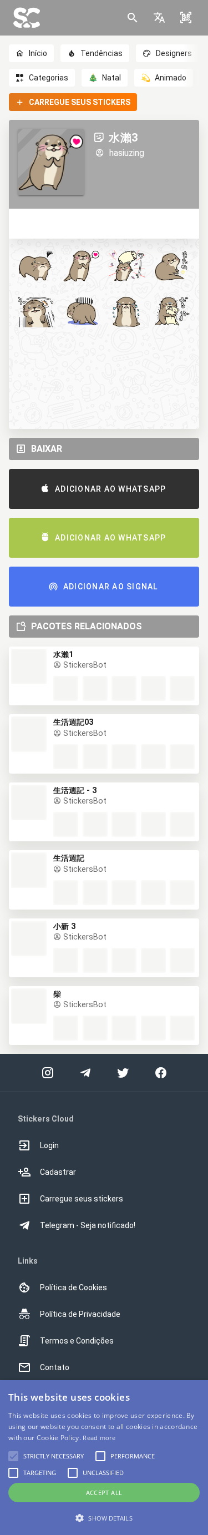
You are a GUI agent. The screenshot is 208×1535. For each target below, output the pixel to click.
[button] (159, 17)
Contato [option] (54, 1367)
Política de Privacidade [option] (80, 1314)
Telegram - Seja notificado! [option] (87, 1225)
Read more (99, 1437)
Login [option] (49, 1145)
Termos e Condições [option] (77, 1340)
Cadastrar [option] (58, 1172)
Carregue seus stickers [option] (81, 1198)
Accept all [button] (104, 1492)
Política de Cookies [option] (73, 1287)
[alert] (104, 1457)
